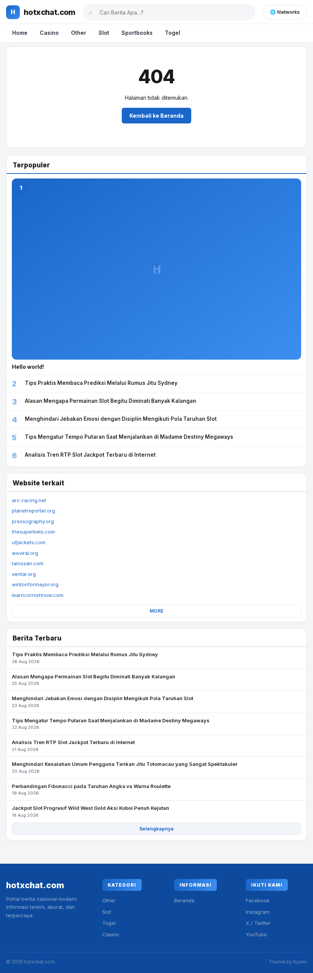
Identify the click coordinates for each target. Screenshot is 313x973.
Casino (49, 32)
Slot (103, 32)
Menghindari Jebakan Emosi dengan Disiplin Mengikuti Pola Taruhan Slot (102, 701)
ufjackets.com (28, 542)
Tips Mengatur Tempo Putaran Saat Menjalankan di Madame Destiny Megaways (111, 723)
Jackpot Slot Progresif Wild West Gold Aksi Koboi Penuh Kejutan (90, 811)
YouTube (256, 934)
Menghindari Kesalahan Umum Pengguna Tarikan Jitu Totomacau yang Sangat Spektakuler (124, 767)
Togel (172, 32)
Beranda (184, 900)
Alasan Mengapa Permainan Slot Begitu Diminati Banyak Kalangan (93, 679)
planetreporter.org (33, 511)
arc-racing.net (29, 500)
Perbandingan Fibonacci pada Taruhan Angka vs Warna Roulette (91, 789)
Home (19, 32)
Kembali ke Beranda (156, 115)
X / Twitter (258, 923)
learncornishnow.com (37, 595)
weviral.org (25, 553)
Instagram (257, 912)
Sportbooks (137, 32)
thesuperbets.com (33, 532)
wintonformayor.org (35, 584)
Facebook (257, 900)
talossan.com (28, 563)
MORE (156, 611)
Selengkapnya (156, 829)
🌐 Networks (285, 12)
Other (78, 32)
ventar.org (24, 574)
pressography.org (33, 521)
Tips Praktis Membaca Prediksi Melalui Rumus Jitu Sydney (85, 657)
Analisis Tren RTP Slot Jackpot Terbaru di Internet (73, 745)
